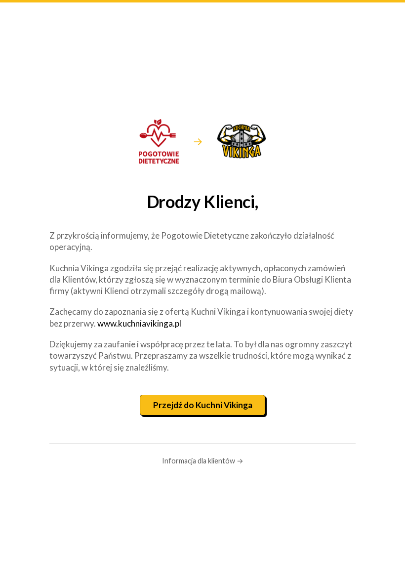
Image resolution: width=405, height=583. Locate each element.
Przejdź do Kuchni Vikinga (202, 405)
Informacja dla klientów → (202, 461)
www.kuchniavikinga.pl (139, 323)
